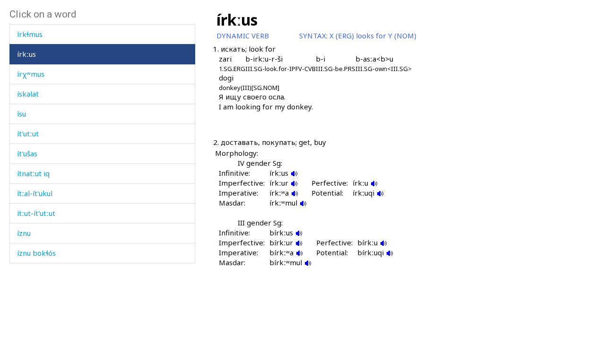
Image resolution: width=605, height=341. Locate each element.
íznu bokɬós (36, 253)
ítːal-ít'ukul (34, 193)
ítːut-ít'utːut (36, 213)
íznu (24, 233)
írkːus (26, 54)
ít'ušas (27, 153)
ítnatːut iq (33, 173)
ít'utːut (28, 133)
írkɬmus (30, 34)
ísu (21, 113)
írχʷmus (30, 74)
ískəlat (28, 94)
